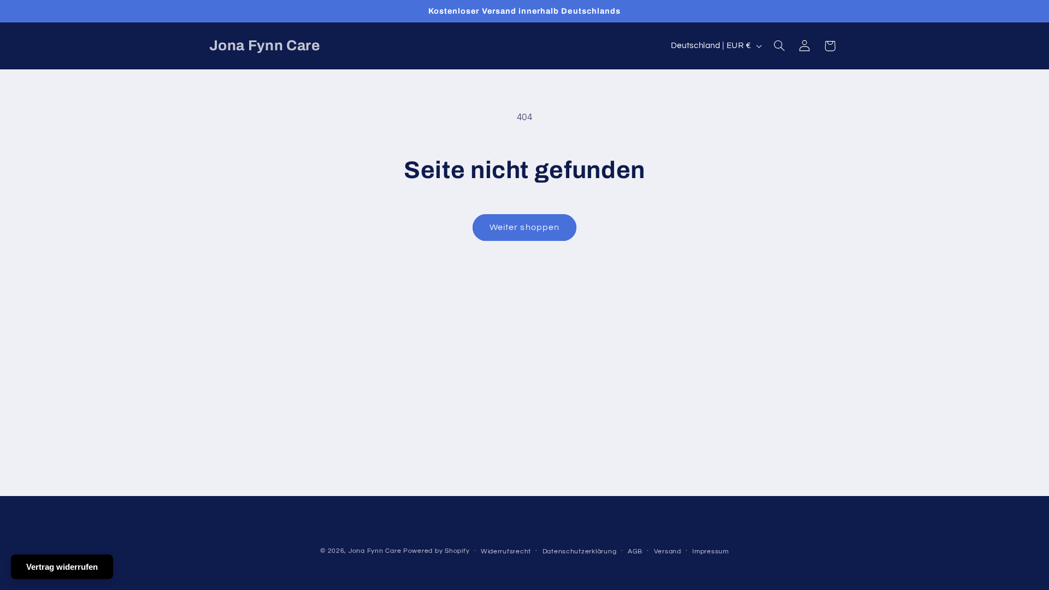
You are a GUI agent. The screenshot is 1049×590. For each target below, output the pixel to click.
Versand (667, 551)
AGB (635, 551)
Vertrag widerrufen (62, 566)
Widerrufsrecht (506, 551)
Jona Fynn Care (375, 551)
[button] (779, 45)
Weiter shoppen (524, 227)
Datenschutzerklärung (580, 551)
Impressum (710, 551)
